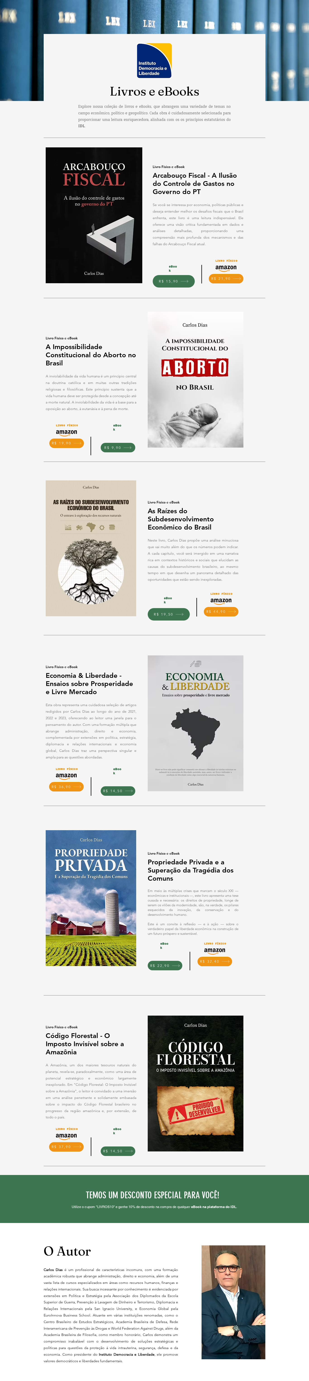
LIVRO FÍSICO (226, 260)
